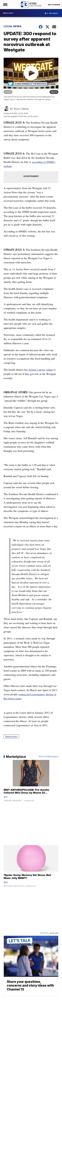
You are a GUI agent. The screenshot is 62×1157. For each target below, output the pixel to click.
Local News (13, 26)
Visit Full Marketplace (48, 757)
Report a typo (11, 736)
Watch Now (53, 5)
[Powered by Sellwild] (54, 933)
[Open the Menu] (5, 4)
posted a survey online (41, 369)
